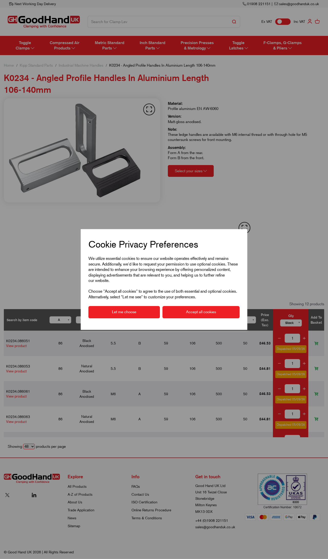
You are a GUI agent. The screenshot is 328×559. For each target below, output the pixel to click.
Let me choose (124, 312)
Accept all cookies (201, 312)
